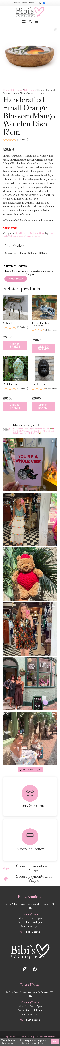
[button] (23, 21)
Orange (27, 236)
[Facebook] (44, 3)
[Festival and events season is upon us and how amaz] (30, 629)
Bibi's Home (16, 90)
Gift (10, 236)
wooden (36, 236)
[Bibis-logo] (29, 11)
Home (6, 90)
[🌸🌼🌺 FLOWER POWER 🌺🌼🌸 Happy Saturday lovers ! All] (30, 519)
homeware (18, 236)
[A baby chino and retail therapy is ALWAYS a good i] (30, 738)
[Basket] (36, 21)
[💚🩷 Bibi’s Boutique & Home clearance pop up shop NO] (30, 683)
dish (5, 236)
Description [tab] (14, 246)
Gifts (41, 233)
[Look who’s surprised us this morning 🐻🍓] (30, 574)
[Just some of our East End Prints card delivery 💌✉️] (30, 464)
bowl (52, 233)
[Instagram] (39, 3)
